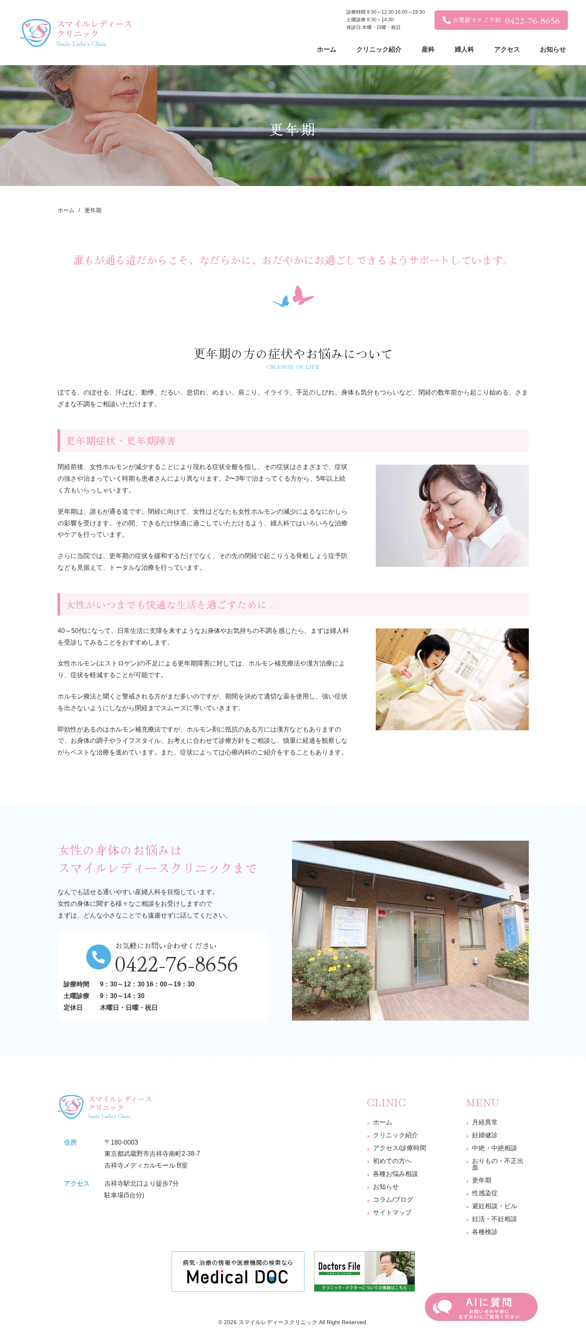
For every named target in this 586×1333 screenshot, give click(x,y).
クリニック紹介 (395, 1135)
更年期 (481, 1180)
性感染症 (485, 1193)
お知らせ (386, 1186)
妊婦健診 (485, 1135)
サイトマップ (392, 1212)
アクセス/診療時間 (399, 1148)
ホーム (382, 1122)
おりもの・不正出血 (498, 1164)
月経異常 (485, 1122)
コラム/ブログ (393, 1199)
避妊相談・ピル (494, 1206)
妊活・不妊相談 (494, 1218)
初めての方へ (392, 1160)
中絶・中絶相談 (494, 1148)
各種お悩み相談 (395, 1173)
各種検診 (485, 1231)
